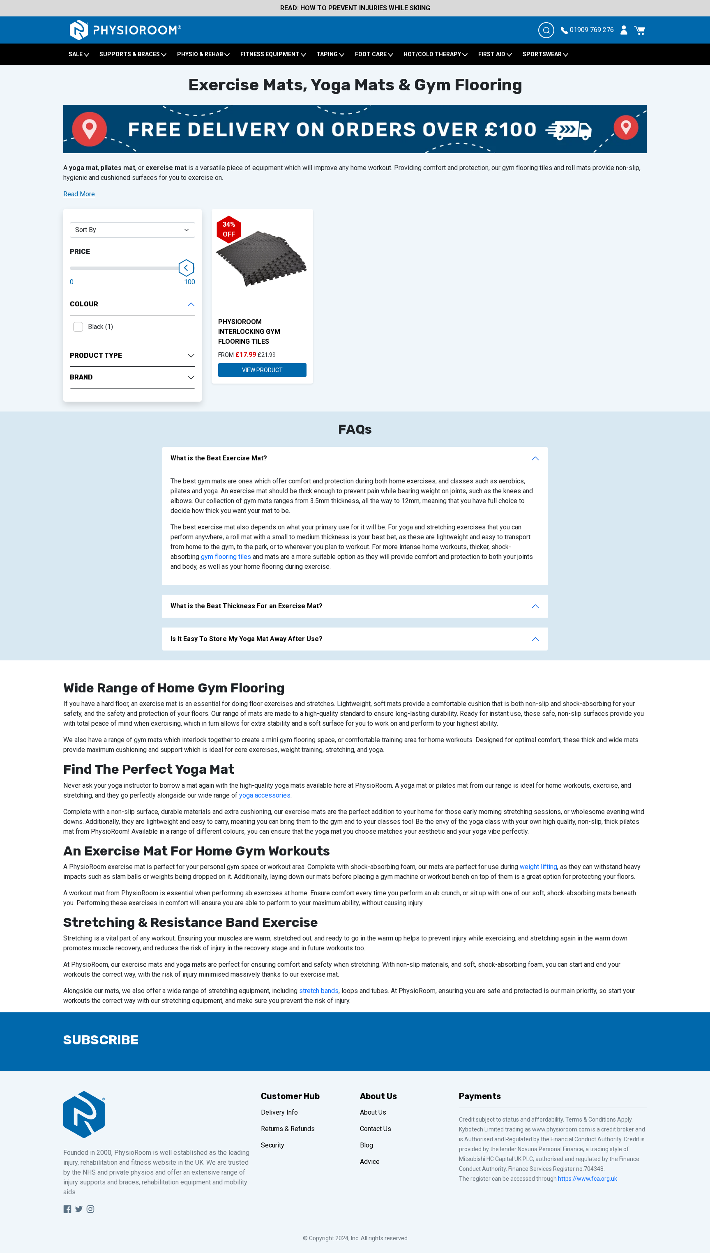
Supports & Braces (130, 54)
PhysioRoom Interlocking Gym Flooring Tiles (249, 331)
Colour (84, 304)
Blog (366, 1145)
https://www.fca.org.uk (587, 1178)
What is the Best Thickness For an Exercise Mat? (247, 606)
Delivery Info (279, 1112)
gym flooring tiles (226, 557)
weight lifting (538, 867)
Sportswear (543, 54)
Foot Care (371, 54)
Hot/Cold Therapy (432, 54)
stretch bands (319, 991)
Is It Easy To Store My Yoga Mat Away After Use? (247, 639)
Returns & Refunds (288, 1129)
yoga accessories (264, 795)
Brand (81, 377)
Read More (79, 194)
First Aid (492, 54)
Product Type (96, 355)
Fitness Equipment (270, 54)
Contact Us (375, 1129)
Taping (327, 54)
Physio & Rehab (200, 54)
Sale (76, 54)
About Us (373, 1112)
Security (272, 1145)
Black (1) (100, 327)
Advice (370, 1162)
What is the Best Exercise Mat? (219, 458)
